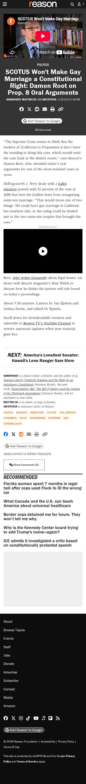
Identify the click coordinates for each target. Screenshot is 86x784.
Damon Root (13, 99)
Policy (23, 418)
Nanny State (37, 412)
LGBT (66, 418)
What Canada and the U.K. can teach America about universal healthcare (38, 503)
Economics (10, 418)
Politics (43, 64)
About (8, 621)
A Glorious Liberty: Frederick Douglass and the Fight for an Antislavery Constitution (40, 380)
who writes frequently (30, 278)
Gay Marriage (37, 418)
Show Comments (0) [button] (26, 465)
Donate (9, 663)
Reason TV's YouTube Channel (47, 323)
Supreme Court (13, 423)
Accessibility (48, 741)
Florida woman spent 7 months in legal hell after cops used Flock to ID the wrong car (42, 488)
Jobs (7, 655)
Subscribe (11, 680)
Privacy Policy (66, 741)
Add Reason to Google (43, 121)
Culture (51, 412)
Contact (9, 689)
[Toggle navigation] (5, 4)
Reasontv (21, 412)
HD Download (43, 130)
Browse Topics (14, 630)
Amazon (9, 706)
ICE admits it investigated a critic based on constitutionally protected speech (40, 543)
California (54, 418)
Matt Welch (29, 99)
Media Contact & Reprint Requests (27, 454)
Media (8, 697)
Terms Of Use (12, 747)
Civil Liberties (67, 412)
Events (8, 638)
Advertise (10, 672)
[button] (81, 4)
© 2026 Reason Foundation (21, 741)
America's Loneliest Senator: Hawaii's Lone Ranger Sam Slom (43, 357)
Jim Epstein (49, 99)
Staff (7, 647)
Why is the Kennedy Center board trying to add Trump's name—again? (41, 530)
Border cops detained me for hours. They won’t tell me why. (42, 516)
